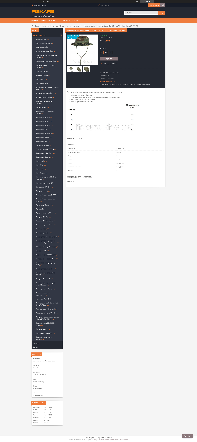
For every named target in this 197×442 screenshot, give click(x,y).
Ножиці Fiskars (41, 107)
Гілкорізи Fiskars (42, 71)
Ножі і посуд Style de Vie (44, 333)
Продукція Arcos (41, 329)
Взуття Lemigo (41, 229)
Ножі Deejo (39, 169)
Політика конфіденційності (119, 440)
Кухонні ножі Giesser (43, 157)
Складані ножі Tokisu (43, 187)
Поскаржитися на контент (100, 440)
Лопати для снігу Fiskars (44, 289)
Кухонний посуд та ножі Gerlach (44, 338)
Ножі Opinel (40, 161)
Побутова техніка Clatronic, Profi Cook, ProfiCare (47, 304)
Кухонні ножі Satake (42, 121)
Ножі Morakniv (41, 173)
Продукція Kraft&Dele (43, 279)
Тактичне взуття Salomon (44, 225)
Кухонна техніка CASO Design (46, 255)
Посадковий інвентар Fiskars (46, 61)
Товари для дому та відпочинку (43, 294)
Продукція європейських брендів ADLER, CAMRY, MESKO (47, 318)
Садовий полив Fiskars (44, 97)
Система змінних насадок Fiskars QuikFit (47, 88)
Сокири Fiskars (41, 39)
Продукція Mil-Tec (57, 26)
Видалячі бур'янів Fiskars (44, 51)
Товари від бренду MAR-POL (45, 313)
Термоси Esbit (40, 209)
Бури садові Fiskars (42, 47)
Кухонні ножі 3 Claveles (43, 153)
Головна (34, 20)
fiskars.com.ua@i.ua (39, 382)
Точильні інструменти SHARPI (46, 195)
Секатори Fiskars (42, 75)
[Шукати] (161, 13)
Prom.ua (109, 438)
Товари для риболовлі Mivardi (46, 237)
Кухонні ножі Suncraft (43, 125)
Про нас (76, 20)
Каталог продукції (48, 20)
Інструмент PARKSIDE (43, 299)
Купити (109, 59)
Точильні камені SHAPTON (45, 149)
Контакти (66, 20)
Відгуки (35, 347)
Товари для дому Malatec (44, 269)
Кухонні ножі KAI (41, 141)
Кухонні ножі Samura (43, 117)
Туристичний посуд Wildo (44, 213)
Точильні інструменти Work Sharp (45, 200)
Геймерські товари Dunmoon (46, 247)
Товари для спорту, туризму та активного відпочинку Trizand (46, 242)
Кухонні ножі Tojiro (42, 129)
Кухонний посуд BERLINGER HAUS (45, 324)
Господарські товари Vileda (45, 259)
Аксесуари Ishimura (42, 145)
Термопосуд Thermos (43, 205)
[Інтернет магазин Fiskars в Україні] (43, 11)
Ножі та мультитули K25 (44, 183)
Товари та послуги (42, 26)
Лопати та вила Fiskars (44, 43)
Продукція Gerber (42, 191)
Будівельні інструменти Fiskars (44, 102)
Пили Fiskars (40, 79)
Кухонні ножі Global (42, 137)
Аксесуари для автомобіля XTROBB (45, 274)
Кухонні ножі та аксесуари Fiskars (45, 112)
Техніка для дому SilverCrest (45, 309)
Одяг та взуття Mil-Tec (73, 26)
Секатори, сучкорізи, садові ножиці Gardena (45, 284)
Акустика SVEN (41, 251)
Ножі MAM (39, 165)
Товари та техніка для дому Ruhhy (45, 264)
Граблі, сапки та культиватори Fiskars (46, 56)
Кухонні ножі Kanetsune (44, 133)
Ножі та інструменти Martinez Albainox (46, 178)
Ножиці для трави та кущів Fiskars (45, 66)
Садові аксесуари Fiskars (44, 93)
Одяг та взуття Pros (42, 233)
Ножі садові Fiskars (42, 83)
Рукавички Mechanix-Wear (44, 221)
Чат (189, 436)
